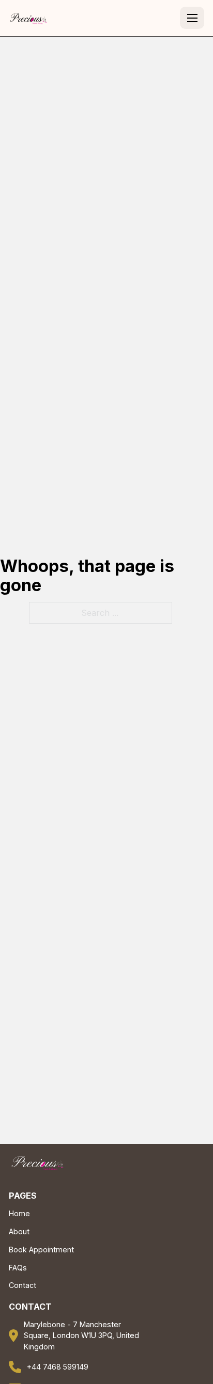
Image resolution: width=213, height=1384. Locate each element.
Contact (22, 1285)
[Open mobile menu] (192, 18)
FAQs (18, 1267)
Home (19, 1213)
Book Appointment (41, 1249)
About (19, 1231)
